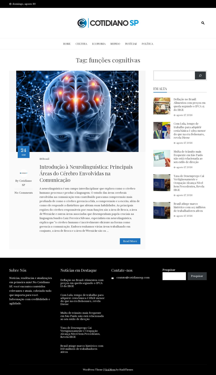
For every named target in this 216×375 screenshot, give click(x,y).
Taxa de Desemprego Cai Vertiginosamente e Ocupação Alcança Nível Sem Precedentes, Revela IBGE (189, 183)
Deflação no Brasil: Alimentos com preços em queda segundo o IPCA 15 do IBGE (189, 104)
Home (67, 43)
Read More (130, 241)
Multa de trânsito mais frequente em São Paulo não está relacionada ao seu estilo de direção (188, 157)
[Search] (200, 75)
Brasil (45, 158)
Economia (98, 43)
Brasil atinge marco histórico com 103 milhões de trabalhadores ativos (189, 207)
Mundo (115, 43)
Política (147, 43)
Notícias (131, 43)
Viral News (110, 369)
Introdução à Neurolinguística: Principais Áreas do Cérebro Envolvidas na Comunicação (86, 173)
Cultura (81, 43)
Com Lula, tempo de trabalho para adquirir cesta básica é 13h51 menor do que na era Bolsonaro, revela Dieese (190, 130)
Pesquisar (169, 269)
